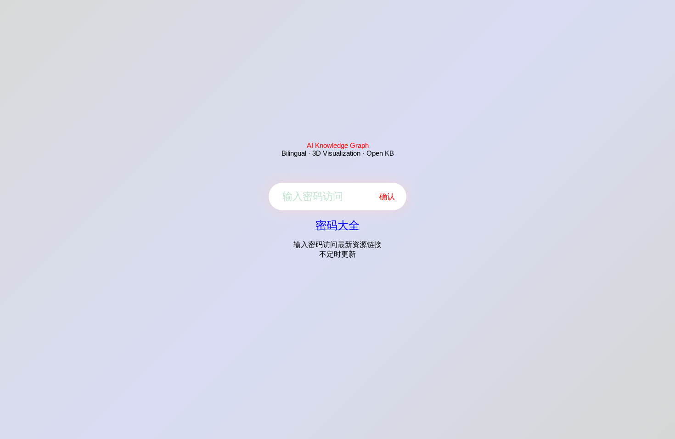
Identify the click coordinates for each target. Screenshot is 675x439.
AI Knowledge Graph (338, 145)
